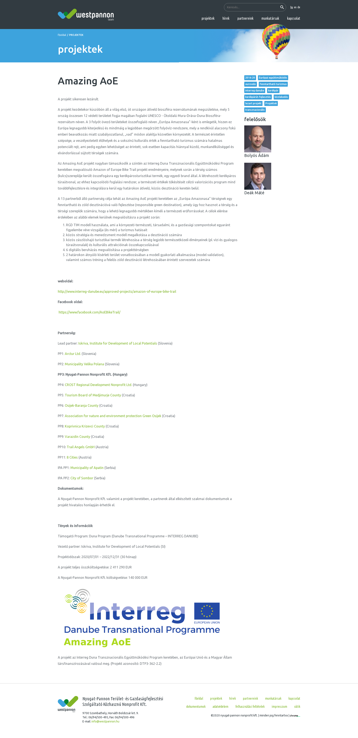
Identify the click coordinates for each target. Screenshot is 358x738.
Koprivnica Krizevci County (85, 426)
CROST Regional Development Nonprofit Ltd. (98, 385)
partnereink (245, 18)
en (295, 7)
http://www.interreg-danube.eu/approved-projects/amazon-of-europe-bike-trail (117, 291)
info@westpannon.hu (105, 721)
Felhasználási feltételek (250, 706)
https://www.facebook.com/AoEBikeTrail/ (89, 312)
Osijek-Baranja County (81, 405)
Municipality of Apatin (87, 468)
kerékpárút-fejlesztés (258, 97)
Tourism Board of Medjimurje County (93, 395)
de (299, 7)
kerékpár (273, 90)
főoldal (62, 35)
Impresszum (279, 706)
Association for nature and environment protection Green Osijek (113, 416)
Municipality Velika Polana (84, 364)
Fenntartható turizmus (273, 84)
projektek (208, 18)
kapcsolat (293, 18)
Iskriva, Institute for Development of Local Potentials (117, 343)
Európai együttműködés (273, 77)
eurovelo (250, 84)
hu (291, 7)
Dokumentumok (196, 706)
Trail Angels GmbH (81, 447)
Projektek (271, 103)
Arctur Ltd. (73, 354)
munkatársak (270, 18)
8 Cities (72, 457)
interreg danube (254, 90)
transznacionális (255, 109)
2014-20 (250, 77)
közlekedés (281, 97)
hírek (226, 18)
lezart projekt (253, 103)
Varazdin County (77, 436)
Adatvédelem (220, 706)
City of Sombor (81, 478)
